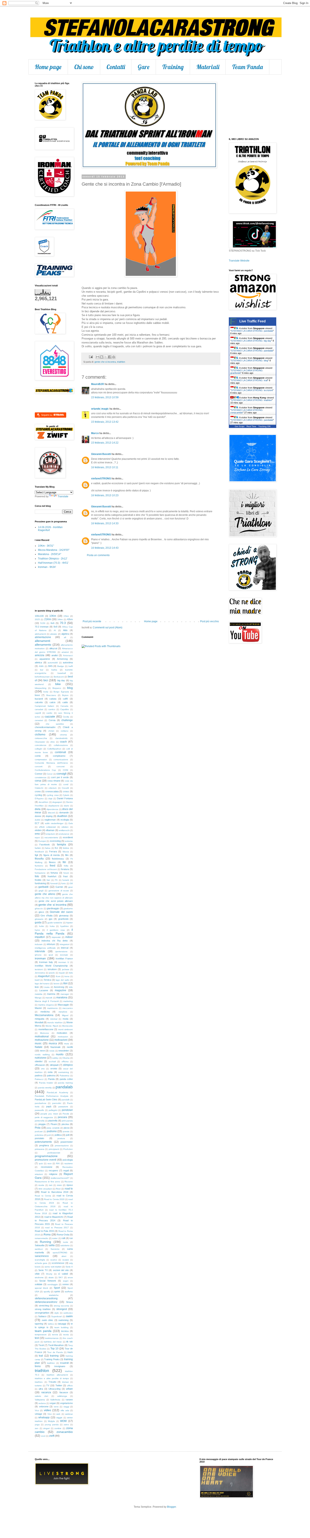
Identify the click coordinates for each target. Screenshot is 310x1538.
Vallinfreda (55, 1400)
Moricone (44, 1033)
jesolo (52, 973)
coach (63, 741)
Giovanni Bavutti (101, 454)
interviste (40, 951)
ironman (40, 958)
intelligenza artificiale (45, 948)
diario (66, 806)
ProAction (68, 1149)
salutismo (65, 1245)
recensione (46, 1167)
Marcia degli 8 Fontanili (47, 1001)
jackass (65, 969)
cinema (63, 734)
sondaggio (52, 1284)
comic (38, 756)
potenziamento (43, 1141)
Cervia (52, 720)
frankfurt (52, 876)
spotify (47, 1291)
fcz (56, 848)
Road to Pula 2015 (44, 1231)
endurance (64, 834)
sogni (65, 1281)
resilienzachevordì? (60, 1178)
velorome (44, 1406)
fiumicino (39, 866)
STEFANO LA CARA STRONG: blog (249, 360)
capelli (38, 713)
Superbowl (56, 1316)
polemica (39, 1135)
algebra (65, 634)
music (38, 1043)
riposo (69, 1185)
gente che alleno (45, 894)
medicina (45, 1011)
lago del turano (42, 983)
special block (41, 1288)
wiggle (59, 1417)
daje (50, 798)
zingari (46, 1428)
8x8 (55, 626)
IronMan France (64, 958)
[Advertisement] (150, 588)
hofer (41, 926)
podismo (52, 1131)
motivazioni (60, 1039)
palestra (51, 1075)
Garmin (59, 887)
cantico (51, 709)
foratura (65, 869)
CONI (65, 770)
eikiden (65, 827)
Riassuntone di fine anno (47, 1181)
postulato (39, 1138)
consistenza (40, 777)
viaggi (66, 1406)
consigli (61, 773)
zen (36, 1428)
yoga (37, 1424)
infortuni (51, 944)
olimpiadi (54, 1065)
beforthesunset (42, 677)
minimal (53, 1019)
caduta (52, 698)
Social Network (47, 1280)
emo (37, 833)
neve (42, 1050)
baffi (71, 666)
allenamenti (42, 640)
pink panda (67, 1121)
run (71, 1238)
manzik (49, 997)
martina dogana (46, 1005)
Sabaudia (39, 1245)
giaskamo (68, 908)
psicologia (68, 1160)
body (45, 692)
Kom (58, 976)
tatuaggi (62, 1323)
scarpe (65, 1260)
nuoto (59, 1054)
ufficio (70, 1385)
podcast (39, 1131)
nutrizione (40, 1057)
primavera (39, 1149)
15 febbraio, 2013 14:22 (105, 442)
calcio (52, 702)
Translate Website (239, 260)
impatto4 (40, 937)
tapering (39, 1323)
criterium (53, 788)
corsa (38, 780)
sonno (65, 1284)
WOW (63, 1421)
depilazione (53, 806)
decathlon (43, 802)
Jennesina (40, 973)
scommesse (58, 1263)
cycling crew (52, 795)
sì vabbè (63, 1274)
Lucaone (43, 990)
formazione (40, 873)
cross (66, 791)
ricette (41, 1185)
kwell (37, 980)
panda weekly (45, 1087)
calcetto (39, 702)
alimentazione (43, 637)
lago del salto (62, 980)
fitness (52, 862)
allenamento (43, 644)
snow (70, 1277)
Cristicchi (39, 788)
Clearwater (40, 742)
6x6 (52, 623)
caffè (65, 698)
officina (65, 1061)
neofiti (70, 1047)
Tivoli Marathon (56, 1345)
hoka (52, 926)
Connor (38, 773)
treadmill (64, 1363)
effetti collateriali (47, 827)
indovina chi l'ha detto (55, 940)
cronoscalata (52, 791)
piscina (65, 1124)
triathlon (121, 362)
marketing (68, 1001)
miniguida (39, 1019)
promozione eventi (45, 1159)
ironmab (64, 955)
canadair (39, 709)
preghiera (44, 1145)
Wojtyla (51, 1421)
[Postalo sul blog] (102, 357)
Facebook (44, 844)
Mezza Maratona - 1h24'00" (53, 549)
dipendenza (52, 809)
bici (45, 680)
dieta (37, 809)
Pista (37, 1127)
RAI (58, 1163)
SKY (60, 1277)
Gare (144, 67)
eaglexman (50, 819)
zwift (51, 1435)
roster (55, 1238)
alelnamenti (40, 634)
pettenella (39, 1121)
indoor (69, 937)
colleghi (38, 749)
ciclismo (40, 734)
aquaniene (44, 659)
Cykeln (66, 795)
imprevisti (56, 937)
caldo (65, 702)
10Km (52, 615)
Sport (57, 1287)
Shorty (49, 1274)
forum (66, 873)
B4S (50, 666)
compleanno (59, 756)
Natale (38, 1047)
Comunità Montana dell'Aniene (51, 763)
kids (71, 973)
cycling (38, 795)
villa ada (65, 1410)
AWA (41, 666)
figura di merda (51, 855)
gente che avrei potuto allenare (56, 901)
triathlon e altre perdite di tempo (52, 1378)
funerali (54, 883)
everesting (55, 841)
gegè (41, 890)
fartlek (38, 848)
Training (173, 67)
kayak (62, 973)
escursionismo (51, 837)
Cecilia (66, 717)
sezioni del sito (61, 1270)
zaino (66, 1424)
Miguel (65, 1015)
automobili (53, 662)
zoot (43, 1436)
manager (65, 994)
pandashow (40, 1103)
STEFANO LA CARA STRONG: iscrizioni (252, 390)
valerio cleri (41, 1396)
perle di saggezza (44, 1117)
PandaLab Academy (57, 1092)
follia (66, 866)
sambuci (39, 1249)
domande (64, 812)
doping (49, 816)
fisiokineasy (58, 858)
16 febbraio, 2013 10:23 (105, 495)
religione (53, 1174)
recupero (53, 1170)
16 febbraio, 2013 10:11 (104, 467)
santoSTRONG (60, 1252)
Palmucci (39, 1079)
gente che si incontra (105, 362)
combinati (60, 752)
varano (69, 1399)
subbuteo (68, 1313)
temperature (41, 1334)
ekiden (38, 830)
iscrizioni (39, 969)
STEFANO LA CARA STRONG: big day (251, 340)
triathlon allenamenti (57, 1375)
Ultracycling (55, 1389)
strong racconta (61, 1306)
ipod (51, 955)
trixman (65, 1382)
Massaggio (63, 1004)
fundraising (40, 883)
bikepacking (40, 688)
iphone (38, 955)
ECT (37, 823)
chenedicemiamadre (45, 727)
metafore (63, 1012)
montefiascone (45, 1029)
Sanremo (55, 1249)
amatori (65, 652)
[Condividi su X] (106, 357)
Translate (63, 496)
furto (63, 883)
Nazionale (55, 1047)
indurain (39, 944)
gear (70, 887)
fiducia (66, 851)
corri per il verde (60, 777)
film (67, 855)
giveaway (64, 915)
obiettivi (38, 1061)
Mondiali (39, 1022)
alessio (53, 634)
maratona (61, 997)
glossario (39, 919)
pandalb (66, 1099)
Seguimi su (47, 415)
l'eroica (47, 980)
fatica (47, 848)
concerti (38, 766)
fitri (64, 862)
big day (61, 680)
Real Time (251, 426)
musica (53, 1043)
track (70, 1352)
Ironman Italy (46, 962)
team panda (43, 1331)
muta (66, 1043)
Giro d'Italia (46, 915)
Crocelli (65, 788)
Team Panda (247, 67)
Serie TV (43, 1270)
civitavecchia (41, 738)
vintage (38, 1414)
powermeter (67, 1142)
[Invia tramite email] (98, 357)
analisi (54, 655)
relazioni (39, 1174)
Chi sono (84, 67)
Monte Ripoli (52, 1026)
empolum (50, 834)
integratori (64, 944)
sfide (37, 1274)
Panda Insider (46, 1083)
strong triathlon (43, 1309)
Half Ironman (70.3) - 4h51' (53, 562)
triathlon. (39, 1382)
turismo (38, 1385)
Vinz (49, 1414)
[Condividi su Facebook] (110, 357)
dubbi (37, 820)
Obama (66, 1058)
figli (36, 855)
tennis (55, 1334)
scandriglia (40, 1260)
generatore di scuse (59, 890)
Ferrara (53, 851)
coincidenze (40, 745)
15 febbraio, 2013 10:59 (105, 397)
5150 (42, 623)
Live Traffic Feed (252, 321)
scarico (53, 1260)
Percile (66, 1114)
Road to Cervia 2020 (54, 1199)
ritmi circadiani (45, 1189)
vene (56, 1406)
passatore (63, 1106)
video (47, 1410)
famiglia (61, 844)
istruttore (52, 969)
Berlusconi (59, 677)
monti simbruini (65, 1029)
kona (67, 976)
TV (47, 1385)
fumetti (65, 880)
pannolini (56, 1103)
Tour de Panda (55, 1352)
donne (38, 816)
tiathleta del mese (53, 1342)
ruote (65, 1242)
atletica (38, 662)
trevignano (59, 1366)
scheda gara (41, 1263)
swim (69, 1316)
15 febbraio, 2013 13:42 (105, 421)
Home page (48, 67)
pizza (66, 1127)
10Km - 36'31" (46, 545)
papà (48, 1106)
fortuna (54, 873)
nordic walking (42, 1054)
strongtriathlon (42, 1312)
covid (65, 784)
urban (69, 1388)
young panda (51, 1424)
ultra (41, 1389)
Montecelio (67, 1026)
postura (61, 1138)
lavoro (56, 983)
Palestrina (64, 1075)
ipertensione (61, 951)
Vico (37, 1410)
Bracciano (51, 695)
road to (69, 1188)
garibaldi (43, 886)
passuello (39, 1110)
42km (70, 619)
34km (60, 619)
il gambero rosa (56, 930)
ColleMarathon (54, 749)
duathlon (62, 816)
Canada (64, 706)
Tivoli (41, 1345)
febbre (66, 848)
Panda (51, 1079)
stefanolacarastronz (46, 1302)
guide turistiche (54, 922)
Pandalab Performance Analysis (51, 1096)
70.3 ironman (42, 626)
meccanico (67, 1008)
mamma (51, 994)
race (49, 1163)
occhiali (52, 1061)
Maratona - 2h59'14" (49, 554)
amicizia (39, 655)
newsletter (63, 1050)
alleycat (53, 648)
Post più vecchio (209, 621)
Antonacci (68, 655)
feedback (39, 851)
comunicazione (61, 759)
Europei (42, 841)
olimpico (68, 1064)
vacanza (46, 1392)
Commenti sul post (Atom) (107, 627)
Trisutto (52, 1382)
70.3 (63, 623)
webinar (69, 1414)
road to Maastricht (53, 1217)
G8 (71, 883)
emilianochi (64, 830)
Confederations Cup (45, 770)
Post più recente (92, 621)
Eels (71, 823)
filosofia (39, 858)
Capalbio (64, 709)
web (58, 1414)
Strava (69, 1302)
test (37, 1338)
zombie (57, 1428)
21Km (47, 619)
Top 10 (54, 1348)
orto (43, 1068)
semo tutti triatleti (53, 1267)
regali (66, 1170)
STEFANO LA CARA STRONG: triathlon (251, 400)
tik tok (69, 1341)
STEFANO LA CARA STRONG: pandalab (252, 331)
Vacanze (63, 1392)
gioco (41, 912)
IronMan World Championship (51, 965)
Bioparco (57, 688)
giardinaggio (53, 908)
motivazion (63, 1036)
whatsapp (44, 1417)
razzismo (68, 1163)
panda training (65, 1083)
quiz (41, 1163)
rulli (63, 1238)
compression (41, 759)
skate (51, 1277)
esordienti (68, 837)
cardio (49, 713)
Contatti (115, 67)
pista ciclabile (53, 1128)
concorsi (61, 766)
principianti (54, 1149)
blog (70, 687)
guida (38, 922)
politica (58, 1135)
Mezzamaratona (44, 1015)
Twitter (58, 1385)
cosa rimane (53, 780)
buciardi (39, 698)
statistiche (54, 1295)
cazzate (50, 716)
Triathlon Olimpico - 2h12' (52, 558)
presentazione (62, 1145)
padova (38, 1075)
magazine (60, 990)
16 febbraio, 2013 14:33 (105, 523)
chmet (51, 731)
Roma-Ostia (63, 1234)
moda (65, 1019)
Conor (50, 774)
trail (41, 1355)
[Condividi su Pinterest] (114, 357)
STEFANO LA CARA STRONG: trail (249, 380)
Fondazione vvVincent (46, 869)
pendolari (67, 1110)
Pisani (54, 1124)
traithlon (51, 1363)
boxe (37, 695)
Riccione (69, 1181)
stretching (44, 1305)
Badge (60, 666)
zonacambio (65, 1431)
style (56, 1313)
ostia (50, 1072)
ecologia (65, 819)
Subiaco (42, 1316)
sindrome (39, 1277)
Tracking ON (264, 426)
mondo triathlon (54, 1022)
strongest (61, 1309)
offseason (40, 1065)
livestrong (59, 987)
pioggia (42, 1124)
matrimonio (52, 1008)
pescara (62, 1117)
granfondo (63, 919)
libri (65, 983)
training (54, 1355)
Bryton (65, 695)
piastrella (52, 1120)
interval (64, 948)
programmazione (46, 1156)
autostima (68, 662)
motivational (42, 1036)
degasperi (57, 802)
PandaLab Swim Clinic (46, 1099)
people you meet (49, 1114)
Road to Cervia (43, 1196)
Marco (95, 433)
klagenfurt (44, 976)
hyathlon (64, 926)
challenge (67, 720)
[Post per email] (90, 356)
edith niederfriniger (54, 823)
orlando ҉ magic (100, 408)
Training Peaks (52, 1359)
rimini (59, 1185)
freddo (38, 880)
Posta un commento (98, 555)
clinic (52, 742)
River (58, 1189)
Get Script (239, 426)
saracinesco (42, 1256)
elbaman (50, 830)
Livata (47, 987)
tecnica (65, 1331)
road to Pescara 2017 (57, 1227)
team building (61, 1327)
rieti (50, 1185)
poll (67, 1135)
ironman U (63, 962)
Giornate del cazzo (61, 911)
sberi (64, 1256)
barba (54, 670)
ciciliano (64, 731)
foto (37, 876)
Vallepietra (40, 1400)
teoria (66, 1334)
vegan (53, 1403)
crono (38, 791)
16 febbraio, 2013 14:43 (105, 547)
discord (51, 812)
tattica (51, 1324)
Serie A (69, 1267)
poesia (66, 1131)
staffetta (69, 1291)
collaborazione (61, 745)
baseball (62, 673)
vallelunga (62, 1396)
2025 (37, 619)
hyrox (37, 930)
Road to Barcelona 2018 (54, 1192)
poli (49, 1135)
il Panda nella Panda (54, 931)
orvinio (53, 1068)
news (51, 1051)
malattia (38, 994)
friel (48, 880)
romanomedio (41, 1238)
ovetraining (63, 1072)
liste (37, 987)
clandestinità (61, 738)
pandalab (64, 1087)
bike (58, 684)
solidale (38, 1284)
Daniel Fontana (65, 798)
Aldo (65, 630)
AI (55, 630)
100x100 (39, 616)
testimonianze (52, 1338)
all (65, 637)
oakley (55, 1058)
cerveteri (39, 720)
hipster (69, 922)
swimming (63, 1320)
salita (52, 1245)
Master (38, 1008)
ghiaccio (39, 908)
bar (41, 670)
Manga (38, 997)
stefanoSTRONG (101, 478)
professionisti (53, 1153)
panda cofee (66, 1079)
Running (45, 1241)
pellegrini (53, 1110)
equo (37, 837)
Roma (47, 1234)
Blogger (171, 1506)
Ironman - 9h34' (47, 567)
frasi (65, 876)
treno (38, 1366)
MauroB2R (97, 384)
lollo (71, 987)
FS (56, 880)
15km (66, 616)
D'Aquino (39, 798)
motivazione (42, 1039)
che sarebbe (55, 724)
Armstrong (62, 659)
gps (51, 919)
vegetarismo (66, 1403)
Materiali (207, 67)
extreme (69, 841)
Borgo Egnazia (61, 692)
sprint (57, 1291)
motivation (62, 1033)
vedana (42, 1403)
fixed (52, 865)
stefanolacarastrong (46, 1298)
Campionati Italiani (44, 706)
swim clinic (47, 1320)
